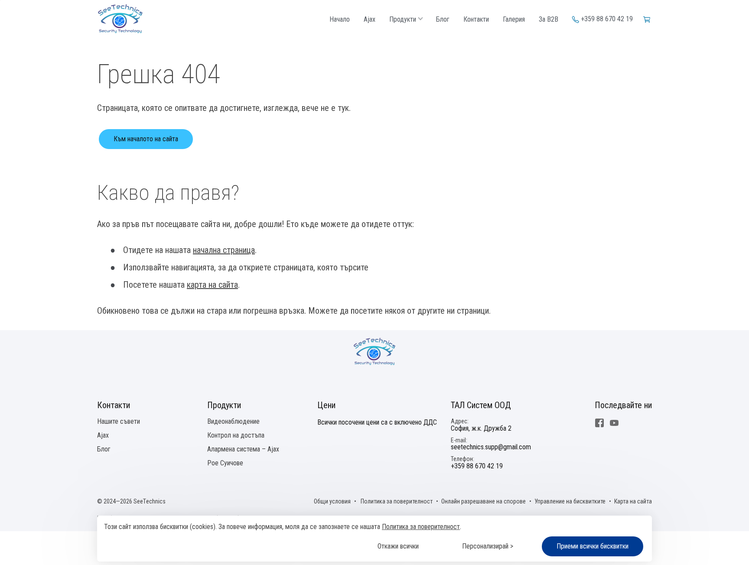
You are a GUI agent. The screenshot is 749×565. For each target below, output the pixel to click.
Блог (442, 19)
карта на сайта (212, 284)
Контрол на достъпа (235, 435)
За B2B (548, 19)
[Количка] (647, 19)
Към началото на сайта (146, 139)
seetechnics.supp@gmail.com (491, 447)
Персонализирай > (487, 546)
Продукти (402, 19)
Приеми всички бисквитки (593, 546)
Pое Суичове (225, 463)
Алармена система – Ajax (243, 449)
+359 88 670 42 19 (607, 19)
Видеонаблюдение (233, 421)
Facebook (599, 423)
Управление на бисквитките (570, 501)
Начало (339, 19)
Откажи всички (398, 546)
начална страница (224, 250)
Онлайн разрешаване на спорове (483, 501)
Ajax (369, 19)
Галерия (514, 19)
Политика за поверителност (421, 527)
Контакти (476, 19)
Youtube (614, 423)
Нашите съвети (118, 421)
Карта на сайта (633, 501)
